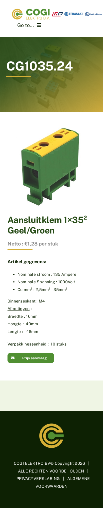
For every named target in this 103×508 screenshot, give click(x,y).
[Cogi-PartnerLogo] (77, 12)
